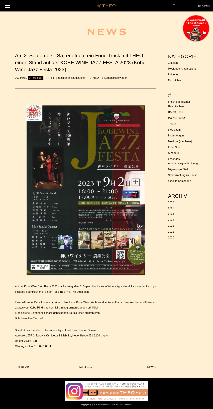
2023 (171, 219)
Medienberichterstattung (182, 68)
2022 (171, 225)
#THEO (94, 77)
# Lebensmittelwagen (114, 77)
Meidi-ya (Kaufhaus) (180, 141)
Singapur (173, 153)
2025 (171, 208)
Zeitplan (173, 62)
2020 (171, 237)
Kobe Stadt (174, 147)
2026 (171, 202)
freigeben (173, 74)
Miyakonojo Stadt (178, 169)
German (206, 5)
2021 (171, 231)
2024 (171, 214)
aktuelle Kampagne (179, 181)
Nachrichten (175, 80)
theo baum (174, 129)
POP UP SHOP (177, 117)
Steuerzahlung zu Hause (182, 175)
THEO (172, 123)
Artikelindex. (85, 367)
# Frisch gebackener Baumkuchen (66, 77)
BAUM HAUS (176, 112)
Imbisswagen (176, 135)
